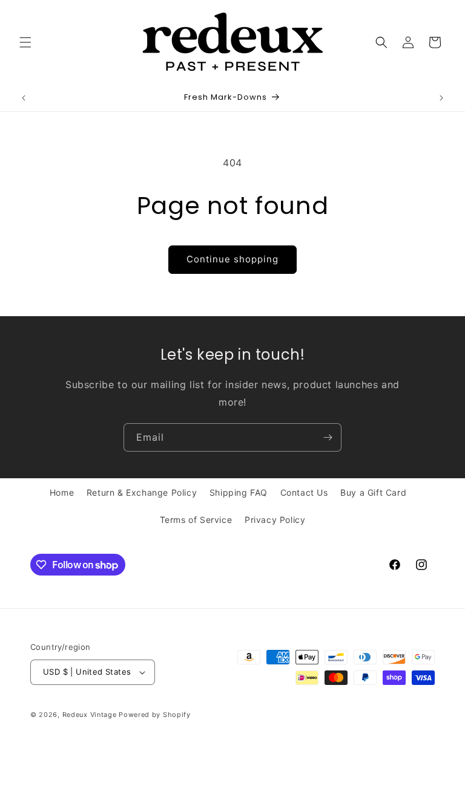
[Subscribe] (327, 437)
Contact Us (304, 492)
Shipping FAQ (238, 492)
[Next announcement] (441, 98)
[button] (25, 42)
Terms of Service (196, 519)
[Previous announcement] (23, 98)
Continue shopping (232, 259)
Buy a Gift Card (373, 492)
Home (62, 492)
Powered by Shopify (155, 714)
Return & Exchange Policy (142, 492)
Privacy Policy (275, 519)
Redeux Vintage (89, 714)
